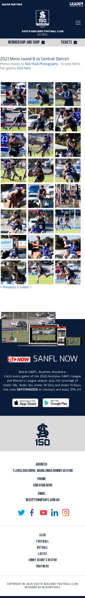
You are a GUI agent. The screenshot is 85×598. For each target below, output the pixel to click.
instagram (65, 512)
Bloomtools (51, 587)
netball (42, 547)
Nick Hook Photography (41, 64)
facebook (32, 512)
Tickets (66, 42)
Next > (27, 287)
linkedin (54, 512)
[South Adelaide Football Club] (42, 19)
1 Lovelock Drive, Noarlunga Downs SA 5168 (42, 470)
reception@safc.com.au (43, 500)
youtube (43, 512)
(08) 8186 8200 (42, 485)
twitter (21, 512)
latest (42, 554)
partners (42, 566)
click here (24, 68)
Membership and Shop (24, 42)
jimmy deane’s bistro (42, 560)
